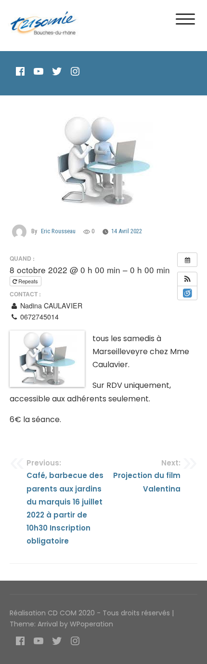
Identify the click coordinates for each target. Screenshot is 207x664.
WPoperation (91, 624)
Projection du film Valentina (147, 476)
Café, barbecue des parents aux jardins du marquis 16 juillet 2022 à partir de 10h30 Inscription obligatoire (65, 502)
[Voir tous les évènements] (187, 259)
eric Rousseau (58, 231)
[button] (187, 279)
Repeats (28, 281)
